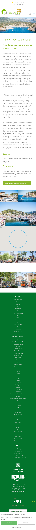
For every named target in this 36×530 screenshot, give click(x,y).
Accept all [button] (9, 523)
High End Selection (18, 313)
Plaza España (18, 357)
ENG (13, 4)
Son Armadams (18, 414)
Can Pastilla (18, 405)
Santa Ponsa (18, 412)
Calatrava (18, 304)
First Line (18, 306)
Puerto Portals (18, 351)
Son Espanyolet (18, 355)
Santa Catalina (18, 324)
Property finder (18, 441)
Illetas (18, 315)
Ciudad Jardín (18, 364)
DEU (20, 4)
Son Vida (18, 410)
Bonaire (18, 380)
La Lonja (18, 387)
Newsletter (18, 422)
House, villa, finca (18, 331)
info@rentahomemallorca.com (18, 457)
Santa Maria (18, 391)
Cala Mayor (18, 382)
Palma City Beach (18, 344)
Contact (18, 429)
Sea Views (18, 327)
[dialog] (18, 521)
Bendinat (18, 346)
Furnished (18, 308)
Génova (18, 373)
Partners (18, 425)
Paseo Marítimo (18, 389)
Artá (18, 407)
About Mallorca (18, 431)
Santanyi (18, 396)
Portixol (18, 322)
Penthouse (18, 320)
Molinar (18, 317)
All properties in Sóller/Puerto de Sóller (16, 183)
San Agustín (18, 385)
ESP (23, 4)
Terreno (18, 378)
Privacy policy (18, 438)
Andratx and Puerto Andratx (18, 398)
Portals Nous (18, 348)
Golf (18, 311)
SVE (16, 4)
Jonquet (18, 369)
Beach (18, 302)
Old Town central (18, 353)
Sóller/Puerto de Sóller (18, 342)
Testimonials (18, 436)
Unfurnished (18, 329)
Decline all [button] (26, 523)
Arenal (18, 403)
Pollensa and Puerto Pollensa (18, 394)
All (18, 339)
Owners (18, 427)
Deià (18, 401)
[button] (18, 527)
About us (18, 434)
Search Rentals (18, 299)
